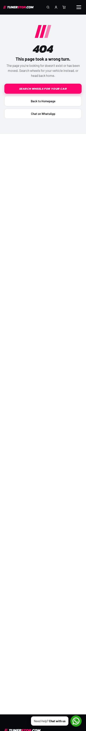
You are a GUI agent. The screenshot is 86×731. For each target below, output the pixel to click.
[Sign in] (56, 7)
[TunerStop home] (19, 7)
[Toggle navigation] (80, 7)
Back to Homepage (43, 101)
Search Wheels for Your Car (43, 88)
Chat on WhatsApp (43, 113)
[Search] (48, 7)
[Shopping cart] (64, 7)
